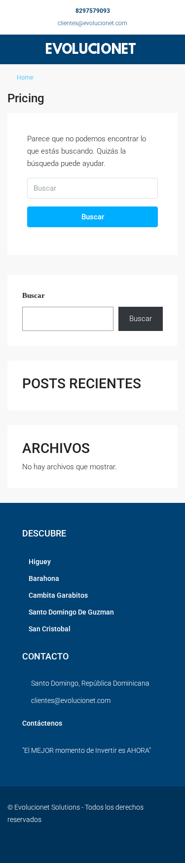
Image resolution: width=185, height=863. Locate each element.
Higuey (40, 562)
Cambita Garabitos (58, 595)
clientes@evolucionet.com (92, 23)
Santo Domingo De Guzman (71, 612)
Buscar (92, 216)
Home (25, 77)
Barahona (44, 578)
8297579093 (92, 10)
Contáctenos (42, 723)
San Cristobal (50, 629)
